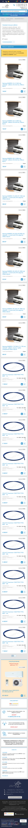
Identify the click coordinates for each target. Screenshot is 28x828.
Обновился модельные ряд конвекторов (12, 768)
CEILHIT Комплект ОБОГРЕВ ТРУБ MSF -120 (13, 583)
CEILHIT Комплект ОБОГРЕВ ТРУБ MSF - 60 (13, 464)
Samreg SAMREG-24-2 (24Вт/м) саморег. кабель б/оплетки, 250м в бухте (13, 122)
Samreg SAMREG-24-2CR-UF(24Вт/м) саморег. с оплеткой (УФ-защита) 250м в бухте (13, 235)
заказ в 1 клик (25, 696)
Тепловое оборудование (19, 18)
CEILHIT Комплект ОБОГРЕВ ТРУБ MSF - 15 (13, 375)
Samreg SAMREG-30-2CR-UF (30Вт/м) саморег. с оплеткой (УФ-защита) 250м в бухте (13, 272)
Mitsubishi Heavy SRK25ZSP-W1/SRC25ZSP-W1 (10, 691)
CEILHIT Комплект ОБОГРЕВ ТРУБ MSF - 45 (13, 434)
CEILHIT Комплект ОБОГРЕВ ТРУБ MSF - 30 (13, 405)
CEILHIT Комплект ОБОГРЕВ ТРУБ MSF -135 (13, 612)
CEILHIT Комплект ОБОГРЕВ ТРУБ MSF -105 (13, 553)
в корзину (22, 696)
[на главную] (5, 6)
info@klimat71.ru (23, 7)
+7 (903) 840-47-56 (21, 4)
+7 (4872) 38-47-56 (14, 716)
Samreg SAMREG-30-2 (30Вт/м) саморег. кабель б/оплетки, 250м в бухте (13, 160)
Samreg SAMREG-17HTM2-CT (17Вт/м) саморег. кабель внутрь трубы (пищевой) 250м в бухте (14, 348)
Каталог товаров (9, 18)
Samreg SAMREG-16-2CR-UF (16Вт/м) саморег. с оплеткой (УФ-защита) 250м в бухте (13, 197)
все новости (5, 775)
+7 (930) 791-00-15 (21, 6)
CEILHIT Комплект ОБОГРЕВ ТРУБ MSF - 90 (13, 523)
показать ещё (24, 8)
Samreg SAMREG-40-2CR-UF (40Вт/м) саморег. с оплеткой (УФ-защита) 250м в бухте (13, 310)
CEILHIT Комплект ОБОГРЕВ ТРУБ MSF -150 (13, 642)
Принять (23, 820)
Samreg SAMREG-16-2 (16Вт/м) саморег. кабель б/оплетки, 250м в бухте (13, 84)
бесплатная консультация (15, 797)
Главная (2, 18)
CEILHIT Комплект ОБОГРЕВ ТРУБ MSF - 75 (13, 494)
